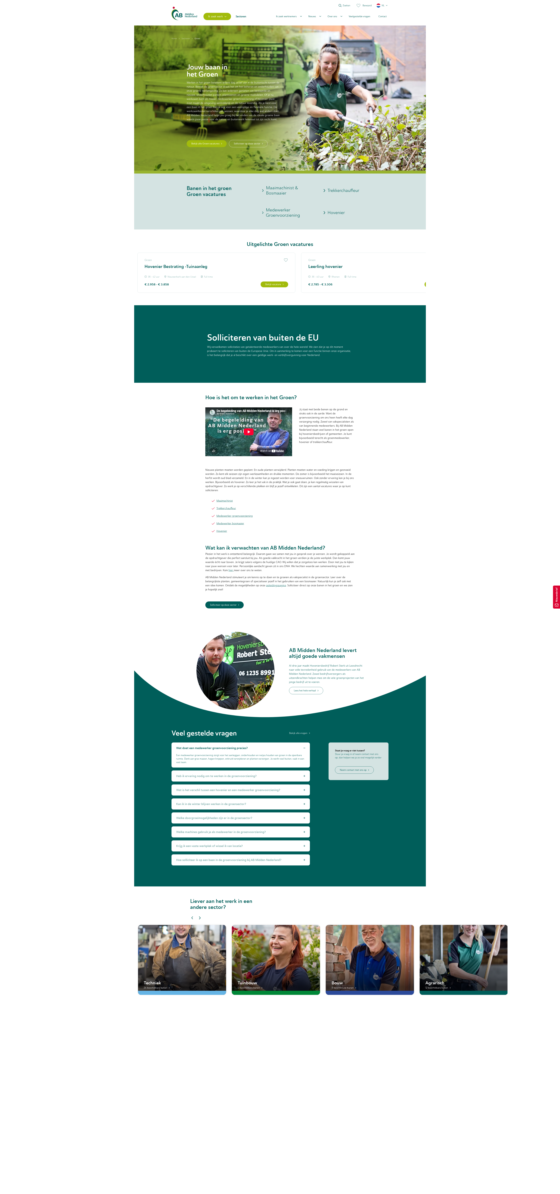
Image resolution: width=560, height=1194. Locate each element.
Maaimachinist (224, 500)
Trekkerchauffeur (343, 190)
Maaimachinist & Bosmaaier (282, 190)
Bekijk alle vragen (298, 733)
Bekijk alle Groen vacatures (205, 143)
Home (174, 38)
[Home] (184, 16)
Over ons (332, 16)
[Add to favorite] (285, 260)
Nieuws (312, 16)
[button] (382, 5)
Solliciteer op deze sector (247, 143)
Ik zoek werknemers (286, 16)
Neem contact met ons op (353, 770)
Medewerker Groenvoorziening (283, 212)
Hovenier (336, 212)
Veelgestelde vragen (359, 16)
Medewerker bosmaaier (230, 523)
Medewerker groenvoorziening (234, 516)
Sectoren (186, 38)
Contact (382, 16)
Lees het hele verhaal (305, 690)
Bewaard (367, 5)
